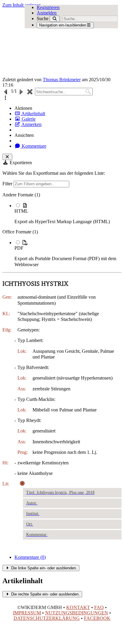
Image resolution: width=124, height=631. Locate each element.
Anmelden (47, 12)
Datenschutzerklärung (47, 618)
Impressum (27, 612)
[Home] (50, 42)
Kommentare (33, 146)
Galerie (28, 119)
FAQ (99, 607)
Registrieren (48, 7)
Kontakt (78, 607)
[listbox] (62, 229)
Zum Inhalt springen (21, 5)
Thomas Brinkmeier (62, 79)
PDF (18, 248)
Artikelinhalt (32, 113)
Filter (8, 183)
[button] (5, 97)
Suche (42, 18)
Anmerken (31, 124)
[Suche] (55, 19)
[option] (68, 213)
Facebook (97, 618)
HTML (21, 211)
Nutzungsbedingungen (76, 612)
